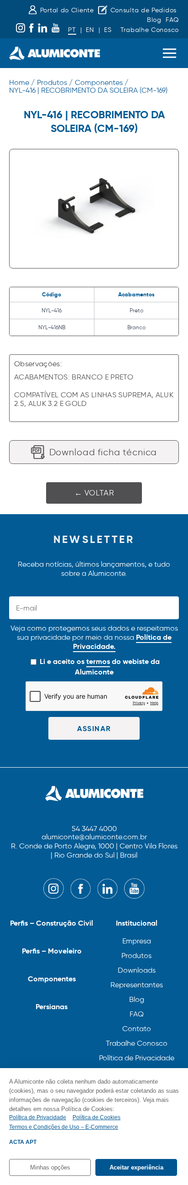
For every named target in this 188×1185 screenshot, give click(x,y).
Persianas (52, 1006)
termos (98, 661)
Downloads (137, 970)
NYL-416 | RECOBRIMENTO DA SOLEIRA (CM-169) (88, 90)
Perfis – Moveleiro (52, 951)
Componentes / (101, 82)
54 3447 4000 (94, 829)
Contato (136, 1028)
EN (90, 30)
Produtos (136, 955)
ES (107, 30)
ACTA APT (23, 1142)
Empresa (136, 941)
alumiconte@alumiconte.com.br (94, 837)
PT (72, 30)
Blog (154, 20)
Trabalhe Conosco (149, 30)
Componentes (52, 979)
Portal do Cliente (67, 10)
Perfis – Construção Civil (51, 923)
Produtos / (55, 82)
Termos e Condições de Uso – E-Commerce (63, 1127)
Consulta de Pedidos (143, 10)
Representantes (136, 984)
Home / (22, 82)
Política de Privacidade (136, 1057)
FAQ (172, 20)
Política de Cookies (96, 1117)
